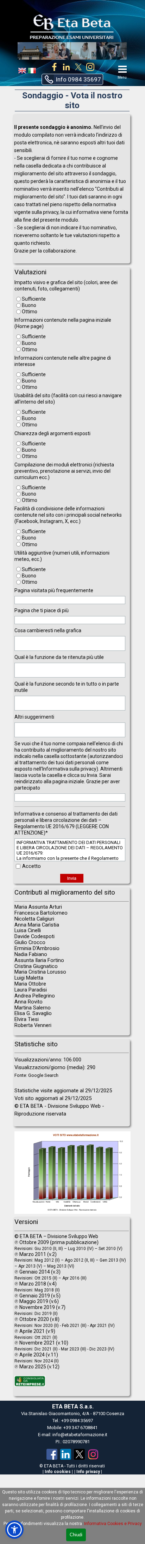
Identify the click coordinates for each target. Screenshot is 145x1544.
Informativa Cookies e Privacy (113, 1523)
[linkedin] (66, 66)
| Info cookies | (58, 1471)
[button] (72, 79)
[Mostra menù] (122, 69)
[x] (78, 66)
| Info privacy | (88, 1471)
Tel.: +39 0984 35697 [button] (72, 1420)
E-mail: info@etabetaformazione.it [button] (72, 1434)
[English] (22, 71)
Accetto (31, 866)
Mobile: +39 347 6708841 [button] (72, 1427)
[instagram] (90, 66)
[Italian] (32, 71)
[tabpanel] (71, 189)
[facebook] (54, 66)
